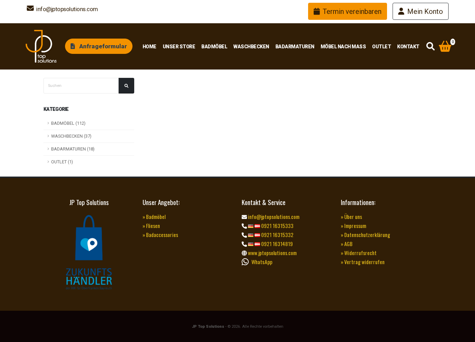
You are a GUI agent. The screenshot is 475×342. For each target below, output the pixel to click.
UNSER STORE (179, 46)
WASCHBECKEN (251, 46)
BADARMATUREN (294, 46)
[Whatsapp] (246, 262)
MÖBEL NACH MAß (343, 46)
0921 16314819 (276, 243)
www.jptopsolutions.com (272, 252)
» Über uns (351, 216)
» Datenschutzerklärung (365, 234)
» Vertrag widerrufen (363, 262)
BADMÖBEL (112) (68, 123)
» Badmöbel (154, 216)
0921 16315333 (276, 225)
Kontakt (408, 46)
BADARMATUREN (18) (73, 149)
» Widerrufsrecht (359, 252)
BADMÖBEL (214, 46)
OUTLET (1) (62, 161)
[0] (445, 47)
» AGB (347, 243)
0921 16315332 (276, 234)
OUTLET (381, 46)
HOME (149, 46)
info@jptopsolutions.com (66, 9)
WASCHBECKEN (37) (71, 136)
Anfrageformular (102, 46)
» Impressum (353, 225)
